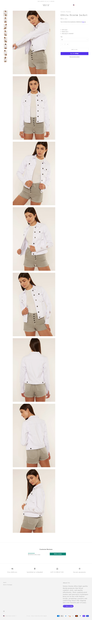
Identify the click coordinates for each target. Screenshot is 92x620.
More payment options (74, 56)
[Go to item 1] (5, 13)
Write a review (58, 554)
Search (4, 582)
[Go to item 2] (5, 20)
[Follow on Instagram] (4, 611)
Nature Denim (66, 11)
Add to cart (74, 49)
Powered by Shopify (42, 615)
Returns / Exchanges (7, 584)
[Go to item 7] (5, 53)
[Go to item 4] (5, 33)
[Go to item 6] (5, 46)
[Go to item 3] (5, 26)
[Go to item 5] (5, 39)
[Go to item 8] (5, 59)
